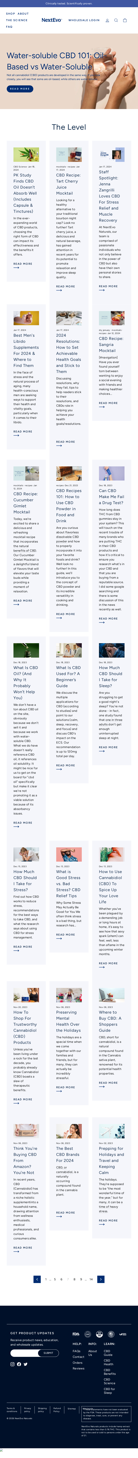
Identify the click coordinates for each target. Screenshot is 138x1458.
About (23, 13)
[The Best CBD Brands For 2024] (69, 1131)
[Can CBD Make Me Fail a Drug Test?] (112, 473)
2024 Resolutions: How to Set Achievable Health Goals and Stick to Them (68, 353)
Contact (78, 1357)
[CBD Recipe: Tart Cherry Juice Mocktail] (69, 154)
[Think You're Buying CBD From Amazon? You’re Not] (26, 1131)
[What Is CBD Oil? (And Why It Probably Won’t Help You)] (26, 650)
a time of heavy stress (111, 1206)
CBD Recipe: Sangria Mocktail (111, 344)
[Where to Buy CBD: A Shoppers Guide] (112, 995)
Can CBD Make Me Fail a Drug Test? (111, 496)
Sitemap (72, 1409)
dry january (104, 330)
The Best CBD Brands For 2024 (67, 1154)
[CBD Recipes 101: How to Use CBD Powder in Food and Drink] (69, 473)
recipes (71, 166)
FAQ (9, 26)
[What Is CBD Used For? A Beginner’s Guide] (69, 650)
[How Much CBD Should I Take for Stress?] (26, 854)
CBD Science (20, 166)
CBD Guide (108, 1353)
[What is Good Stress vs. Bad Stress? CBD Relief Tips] (69, 854)
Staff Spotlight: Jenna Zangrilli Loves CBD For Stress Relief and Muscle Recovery (109, 196)
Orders (77, 1363)
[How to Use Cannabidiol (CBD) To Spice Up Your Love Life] (112, 854)
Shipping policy (42, 1410)
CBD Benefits (110, 1372)
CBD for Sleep (109, 1391)
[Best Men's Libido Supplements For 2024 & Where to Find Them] (26, 318)
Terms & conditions (12, 1410)
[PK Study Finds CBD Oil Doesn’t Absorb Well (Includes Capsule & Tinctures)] (26, 154)
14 (91, 1279)
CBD (102, 263)
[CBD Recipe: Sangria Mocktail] (112, 318)
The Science (17, 20)
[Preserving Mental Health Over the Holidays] (69, 995)
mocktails (61, 166)
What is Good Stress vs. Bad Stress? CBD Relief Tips (68, 883)
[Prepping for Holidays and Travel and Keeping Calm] (112, 1131)
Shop (10, 13)
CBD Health (108, 1362)
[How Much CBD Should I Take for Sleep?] (112, 650)
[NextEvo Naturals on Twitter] (26, 1364)
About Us (92, 1353)
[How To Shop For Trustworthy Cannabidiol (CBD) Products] (26, 995)
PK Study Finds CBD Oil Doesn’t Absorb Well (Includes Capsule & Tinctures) (25, 193)
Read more (22, 263)
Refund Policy (57, 1410)
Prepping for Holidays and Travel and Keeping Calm (111, 1160)
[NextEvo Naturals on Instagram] (12, 1364)
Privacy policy (27, 1410)
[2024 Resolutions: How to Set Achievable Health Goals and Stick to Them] (69, 318)
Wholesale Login (84, 20)
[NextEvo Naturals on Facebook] (19, 1364)
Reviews (78, 1368)
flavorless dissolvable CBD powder (67, 536)
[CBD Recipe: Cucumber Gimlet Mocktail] (26, 473)
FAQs (76, 1351)
